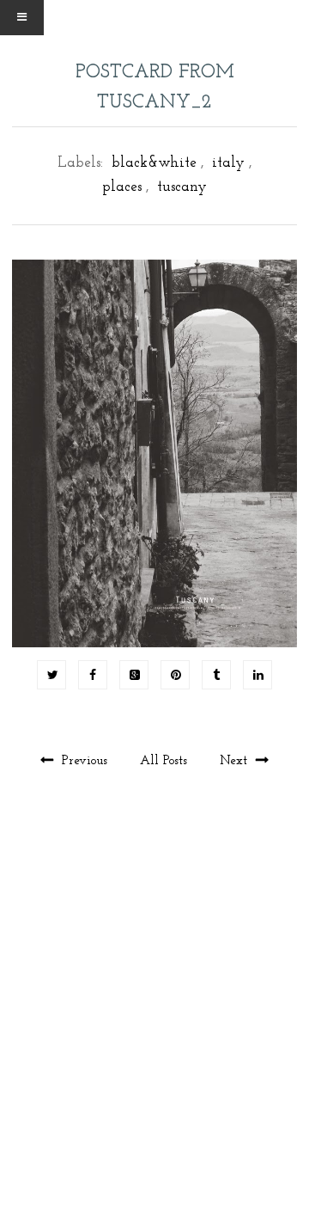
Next (235, 761)
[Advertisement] (154, 1036)
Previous (85, 761)
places (122, 187)
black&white (154, 163)
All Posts (165, 761)
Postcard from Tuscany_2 (155, 88)
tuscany (182, 187)
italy (228, 163)
